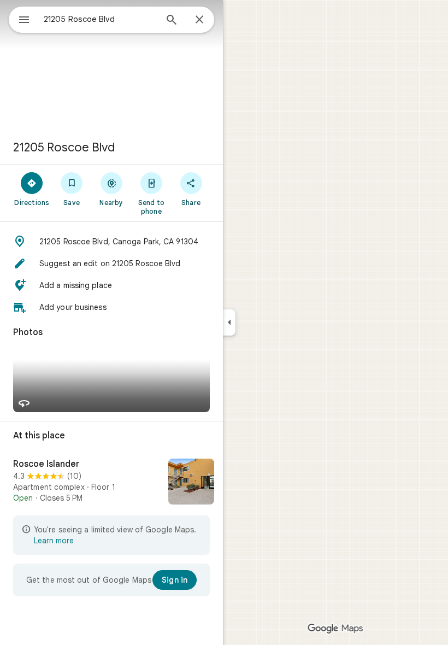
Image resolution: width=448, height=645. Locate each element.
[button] (111, 242)
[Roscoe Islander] (111, 482)
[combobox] (100, 19)
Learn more (54, 541)
